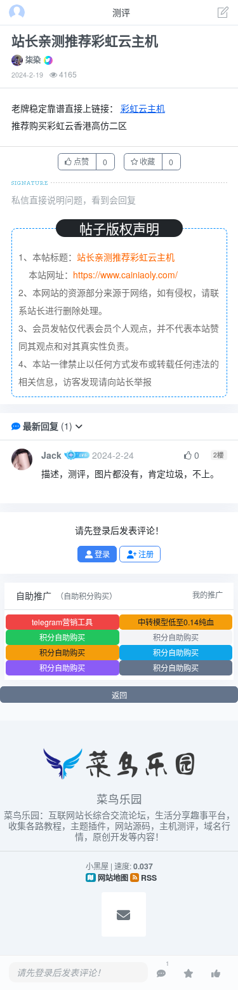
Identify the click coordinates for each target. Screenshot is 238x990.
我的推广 (207, 594)
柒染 (33, 59)
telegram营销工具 (62, 621)
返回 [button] (119, 694)
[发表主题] (223, 13)
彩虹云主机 (143, 108)
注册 (145, 553)
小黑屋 (97, 865)
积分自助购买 (62, 637)
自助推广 (33, 595)
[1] (161, 972)
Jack (51, 455)
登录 (101, 553)
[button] (79, 425)
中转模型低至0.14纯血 (176, 621)
